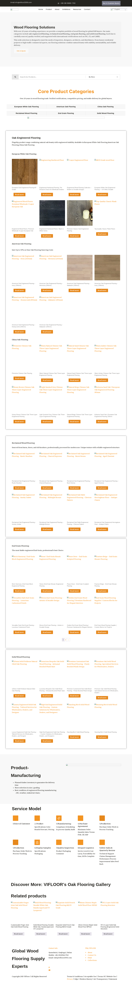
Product (49, 9)
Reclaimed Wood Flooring (26, 113)
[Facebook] (66, 965)
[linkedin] (66, 962)
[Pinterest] (66, 967)
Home (40, 9)
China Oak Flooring (106, 107)
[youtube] (66, 970)
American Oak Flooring (66, 107)
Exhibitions (66, 9)
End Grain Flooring (66, 113)
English (117, 9)
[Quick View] (12, 195)
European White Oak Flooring (26, 107)
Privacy (70, 979)
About (57, 9)
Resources (77, 9)
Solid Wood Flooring (105, 113)
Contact (87, 9)
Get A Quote (21, 51)
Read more (19, 195)
